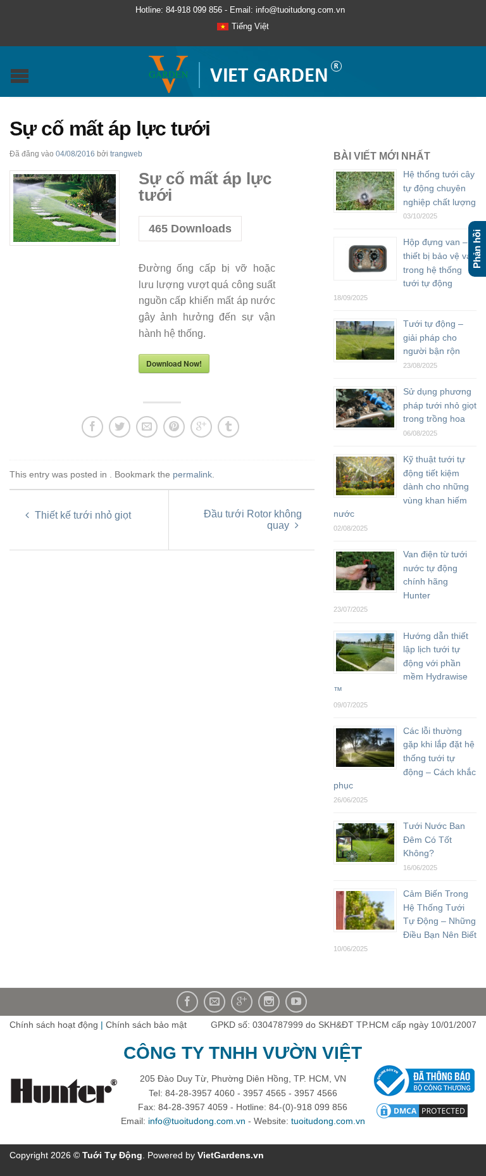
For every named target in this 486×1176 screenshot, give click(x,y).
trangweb (126, 153)
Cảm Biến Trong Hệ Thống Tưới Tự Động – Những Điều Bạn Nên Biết (440, 914)
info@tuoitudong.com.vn (197, 1121)
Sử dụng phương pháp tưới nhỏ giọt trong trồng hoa (440, 405)
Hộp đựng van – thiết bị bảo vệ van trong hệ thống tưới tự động (440, 262)
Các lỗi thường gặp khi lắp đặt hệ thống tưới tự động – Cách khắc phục (404, 758)
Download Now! (174, 363)
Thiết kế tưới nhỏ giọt (81, 515)
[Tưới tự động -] (244, 71)
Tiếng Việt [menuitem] (250, 26)
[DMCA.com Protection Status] (422, 1109)
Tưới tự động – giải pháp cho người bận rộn (433, 337)
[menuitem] (243, 27)
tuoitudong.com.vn (328, 1121)
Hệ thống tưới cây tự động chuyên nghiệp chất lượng (439, 187)
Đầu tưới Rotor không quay (253, 520)
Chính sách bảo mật (146, 1025)
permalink (192, 474)
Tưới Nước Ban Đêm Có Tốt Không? (434, 839)
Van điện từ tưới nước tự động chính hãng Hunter (435, 574)
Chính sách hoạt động (53, 1025)
